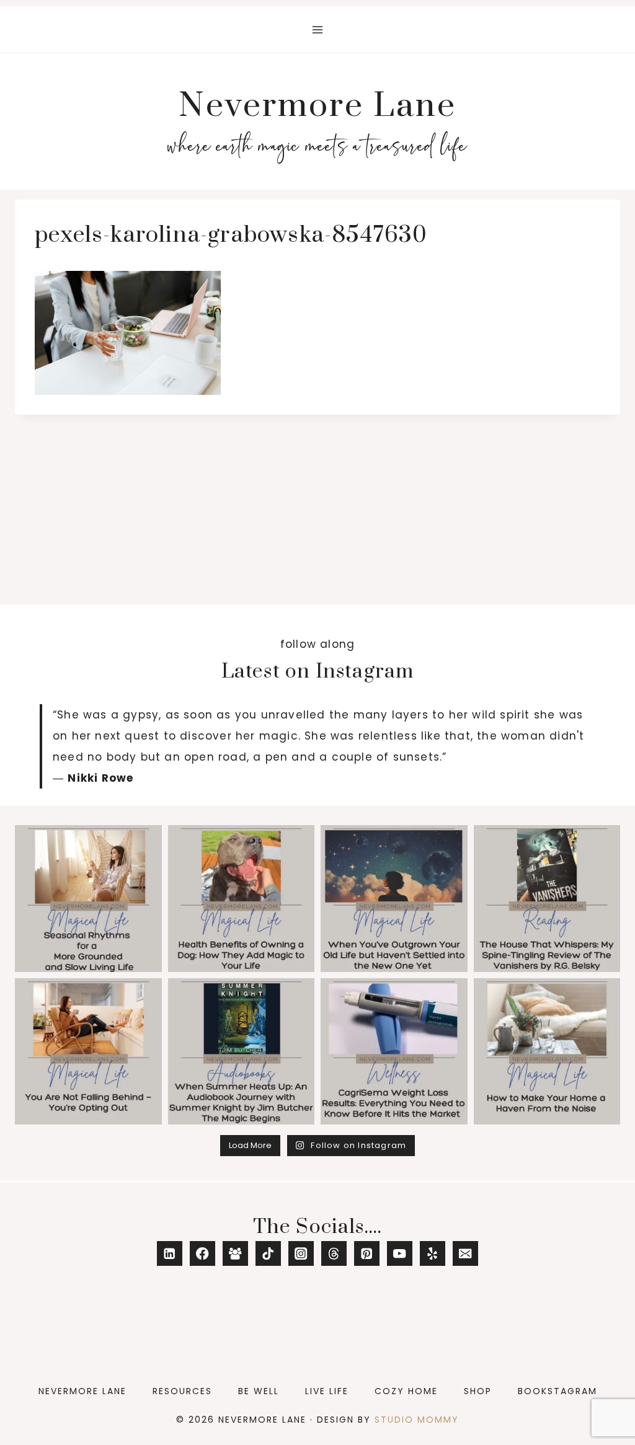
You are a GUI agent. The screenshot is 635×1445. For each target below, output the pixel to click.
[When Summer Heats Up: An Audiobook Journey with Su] (241, 1051)
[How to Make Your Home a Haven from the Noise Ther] (547, 1051)
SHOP (478, 1391)
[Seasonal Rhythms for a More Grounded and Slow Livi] (88, 898)
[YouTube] (399, 1253)
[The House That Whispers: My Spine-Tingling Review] (547, 898)
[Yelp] (432, 1253)
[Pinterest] (367, 1253)
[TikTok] (268, 1253)
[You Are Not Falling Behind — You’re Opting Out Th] (88, 1051)
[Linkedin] (169, 1253)
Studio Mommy (417, 1419)
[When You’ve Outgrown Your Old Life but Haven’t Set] (394, 898)
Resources (182, 1391)
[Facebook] (202, 1253)
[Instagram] (301, 1253)
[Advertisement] (317, 507)
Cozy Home (406, 1391)
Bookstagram (557, 1391)
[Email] (465, 1253)
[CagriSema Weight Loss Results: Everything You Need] (394, 1051)
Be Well (258, 1391)
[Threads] (334, 1253)
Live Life (327, 1391)
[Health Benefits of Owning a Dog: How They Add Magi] (241, 898)
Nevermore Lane (82, 1391)
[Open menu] (317, 29)
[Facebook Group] (235, 1253)
